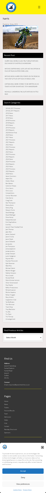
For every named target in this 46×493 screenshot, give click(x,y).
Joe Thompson (10, 246)
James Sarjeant (10, 234)
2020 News (9, 135)
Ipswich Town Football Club (14, 227)
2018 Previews (10, 120)
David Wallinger (11, 215)
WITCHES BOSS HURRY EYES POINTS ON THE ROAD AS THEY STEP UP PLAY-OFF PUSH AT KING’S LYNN (22, 77)
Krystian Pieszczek (12, 261)
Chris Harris (9, 188)
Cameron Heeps (11, 186)
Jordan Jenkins (10, 251)
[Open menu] (39, 7)
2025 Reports (10, 171)
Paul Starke (9, 285)
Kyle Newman (10, 263)
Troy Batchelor (10, 309)
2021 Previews (10, 140)
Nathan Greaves (11, 273)
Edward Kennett (11, 220)
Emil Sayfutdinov (11, 222)
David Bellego (10, 213)
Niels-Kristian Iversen (12, 280)
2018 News (9, 118)
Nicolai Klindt (10, 278)
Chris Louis (9, 191)
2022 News (9, 145)
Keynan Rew (9, 258)
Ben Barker (9, 183)
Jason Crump (10, 237)
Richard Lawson (11, 290)
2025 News (9, 166)
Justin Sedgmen (11, 256)
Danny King (9, 208)
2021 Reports (10, 142)
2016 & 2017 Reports (12, 111)
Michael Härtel (10, 268)
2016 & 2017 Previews (13, 108)
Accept (23, 471)
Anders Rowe (10, 181)
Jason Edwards (10, 242)
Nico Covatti (9, 275)
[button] (42, 447)
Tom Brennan (10, 304)
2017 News (9, 116)
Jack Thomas (10, 229)
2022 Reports (10, 149)
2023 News (9, 152)
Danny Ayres (10, 205)
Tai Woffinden (10, 302)
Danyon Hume (10, 210)
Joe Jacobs (9, 244)
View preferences (23, 484)
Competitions (10, 193)
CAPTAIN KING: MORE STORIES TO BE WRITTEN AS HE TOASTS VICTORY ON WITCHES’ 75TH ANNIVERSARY (22, 85)
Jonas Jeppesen (10, 249)
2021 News (9, 137)
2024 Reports (10, 164)
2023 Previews (10, 154)
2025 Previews (10, 169)
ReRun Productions (12, 288)
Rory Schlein (10, 297)
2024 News (9, 159)
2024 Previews (10, 162)
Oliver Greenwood (12, 283)
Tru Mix (8, 312)
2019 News (9, 125)
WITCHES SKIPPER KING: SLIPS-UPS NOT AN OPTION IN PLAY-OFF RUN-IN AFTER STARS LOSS (22, 70)
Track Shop (9, 307)
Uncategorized (10, 319)
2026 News (9, 174)
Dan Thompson (10, 203)
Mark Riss (9, 266)
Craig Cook (9, 200)
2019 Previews (10, 128)
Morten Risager (10, 271)
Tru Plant (8, 314)
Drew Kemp (9, 217)
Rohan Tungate (10, 295)
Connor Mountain (11, 196)
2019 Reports (10, 130)
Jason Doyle (9, 239)
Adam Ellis (9, 179)
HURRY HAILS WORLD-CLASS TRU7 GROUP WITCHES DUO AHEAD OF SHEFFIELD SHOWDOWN (21, 62)
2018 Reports (10, 123)
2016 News (9, 113)
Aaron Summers (11, 176)
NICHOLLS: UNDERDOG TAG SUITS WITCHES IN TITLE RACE (21, 93)
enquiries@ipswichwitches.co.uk (18, 385)
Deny (23, 477)
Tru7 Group (9, 317)
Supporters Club (11, 300)
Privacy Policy (27, 490)
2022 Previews (10, 147)
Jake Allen (9, 232)
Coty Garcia (9, 198)
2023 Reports (10, 157)
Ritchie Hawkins (11, 292)
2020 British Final (11, 133)
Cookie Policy (17, 490)
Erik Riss (8, 225)
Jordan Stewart (10, 254)
